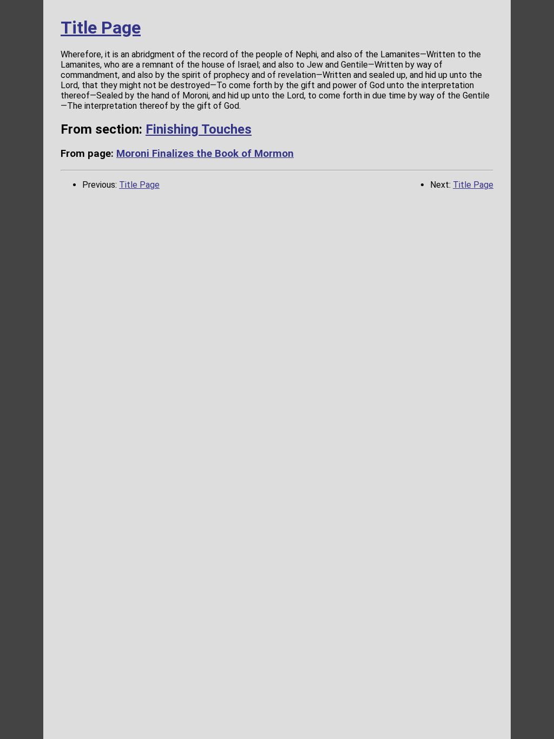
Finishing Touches (199, 129)
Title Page (101, 27)
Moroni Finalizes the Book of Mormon (205, 154)
